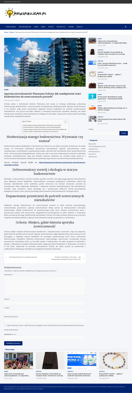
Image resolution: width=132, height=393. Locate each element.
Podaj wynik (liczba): (11, 330)
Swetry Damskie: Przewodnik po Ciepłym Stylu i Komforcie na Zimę (111, 53)
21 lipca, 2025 (101, 101)
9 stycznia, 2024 (8, 100)
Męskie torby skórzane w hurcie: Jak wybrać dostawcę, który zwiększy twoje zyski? (112, 87)
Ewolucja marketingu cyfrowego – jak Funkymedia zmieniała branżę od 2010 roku (66, 258)
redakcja (17, 100)
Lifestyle (51, 27)
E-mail (7, 308)
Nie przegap (10, 349)
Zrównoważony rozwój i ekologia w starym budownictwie (42, 127)
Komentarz (8, 274)
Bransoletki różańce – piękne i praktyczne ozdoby (109, 75)
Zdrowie (71, 27)
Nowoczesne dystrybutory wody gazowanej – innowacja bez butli (110, 98)
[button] (64, 122)
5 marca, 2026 (102, 45)
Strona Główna (11, 27)
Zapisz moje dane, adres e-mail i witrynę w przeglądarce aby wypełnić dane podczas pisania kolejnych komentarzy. (45, 325)
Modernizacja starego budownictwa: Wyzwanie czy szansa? (42, 125)
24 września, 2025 (103, 68)
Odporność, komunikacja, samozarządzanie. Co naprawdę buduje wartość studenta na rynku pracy (112, 43)
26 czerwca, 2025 (103, 123)
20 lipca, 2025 (101, 112)
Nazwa (7, 299)
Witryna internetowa (11, 316)
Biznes (43, 27)
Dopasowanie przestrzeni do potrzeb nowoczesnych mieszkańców (45, 129)
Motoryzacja (61, 27)
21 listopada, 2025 (103, 56)
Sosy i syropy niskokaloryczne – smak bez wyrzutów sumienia (112, 64)
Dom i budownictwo (25, 27)
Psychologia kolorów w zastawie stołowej (23, 257)
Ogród (36, 27)
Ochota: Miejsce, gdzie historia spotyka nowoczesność (41, 131)
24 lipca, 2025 (101, 90)
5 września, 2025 (102, 79)
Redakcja (80, 27)
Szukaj (91, 129)
